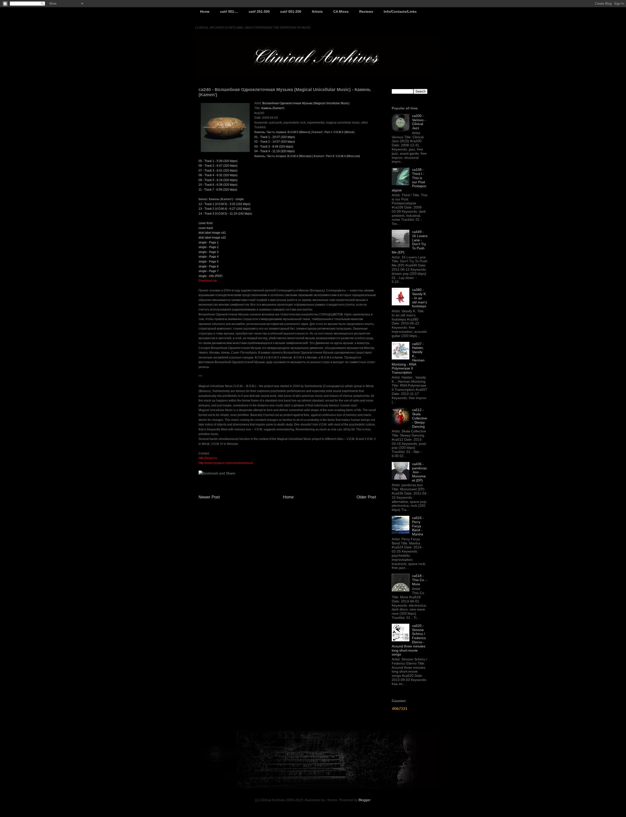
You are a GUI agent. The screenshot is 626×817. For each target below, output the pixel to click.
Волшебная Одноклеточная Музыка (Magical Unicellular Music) (305, 103)
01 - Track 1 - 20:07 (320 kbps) (274, 137)
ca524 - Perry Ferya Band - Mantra (418, 526)
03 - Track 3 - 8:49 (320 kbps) (273, 146)
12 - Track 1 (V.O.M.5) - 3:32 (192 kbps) (224, 204)
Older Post (366, 497)
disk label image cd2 (212, 237)
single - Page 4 (209, 256)
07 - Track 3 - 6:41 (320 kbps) (218, 170)
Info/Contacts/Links (400, 11)
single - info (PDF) (211, 276)
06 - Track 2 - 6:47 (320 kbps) (218, 165)
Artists (317, 11)
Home (205, 11)
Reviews (366, 11)
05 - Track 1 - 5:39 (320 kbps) (218, 161)
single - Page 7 (209, 271)
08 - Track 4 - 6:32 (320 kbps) (218, 175)
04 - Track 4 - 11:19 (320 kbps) (274, 151)
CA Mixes (341, 11)
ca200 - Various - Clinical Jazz (419, 122)
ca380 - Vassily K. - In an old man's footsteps (419, 298)
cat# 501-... (229, 11)
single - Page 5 (209, 261)
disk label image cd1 (212, 232)
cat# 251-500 (259, 11)
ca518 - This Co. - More (419, 580)
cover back (206, 228)
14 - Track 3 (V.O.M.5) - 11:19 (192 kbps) (225, 213)
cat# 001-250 (290, 11)
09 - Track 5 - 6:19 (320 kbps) (218, 180)
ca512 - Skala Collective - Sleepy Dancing (419, 418)
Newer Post (209, 497)
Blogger (364, 800)
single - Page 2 (209, 247)
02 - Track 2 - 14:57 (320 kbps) (274, 141)
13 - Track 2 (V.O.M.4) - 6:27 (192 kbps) (224, 208)
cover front (205, 223)
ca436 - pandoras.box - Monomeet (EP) (419, 472)
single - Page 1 (209, 242)
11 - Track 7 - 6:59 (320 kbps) (218, 189)
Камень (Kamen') (272, 108)
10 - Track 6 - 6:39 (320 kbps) (218, 184)
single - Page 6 (209, 266)
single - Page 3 (209, 252)
